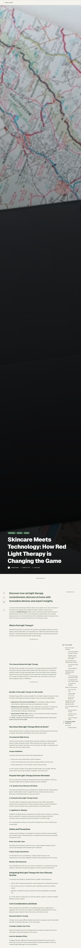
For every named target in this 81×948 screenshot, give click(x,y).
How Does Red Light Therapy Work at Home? (71, 661)
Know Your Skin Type (72, 690)
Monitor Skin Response (71, 697)
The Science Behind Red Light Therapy (73, 652)
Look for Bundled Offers (72, 718)
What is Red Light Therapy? (69, 648)
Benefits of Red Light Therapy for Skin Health (72, 657)
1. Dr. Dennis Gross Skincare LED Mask (73, 676)
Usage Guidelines (72, 668)
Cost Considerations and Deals (71, 707)
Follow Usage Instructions (71, 694)
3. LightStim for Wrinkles (72, 684)
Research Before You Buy (72, 710)
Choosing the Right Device (73, 665)
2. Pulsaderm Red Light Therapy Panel (73, 680)
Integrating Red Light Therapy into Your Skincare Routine (70, 702)
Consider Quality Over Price (72, 714)
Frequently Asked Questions (70, 722)
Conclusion (68, 725)
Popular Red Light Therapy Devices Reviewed (69, 672)
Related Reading (72, 727)
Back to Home (9, 2)
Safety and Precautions (71, 687)
